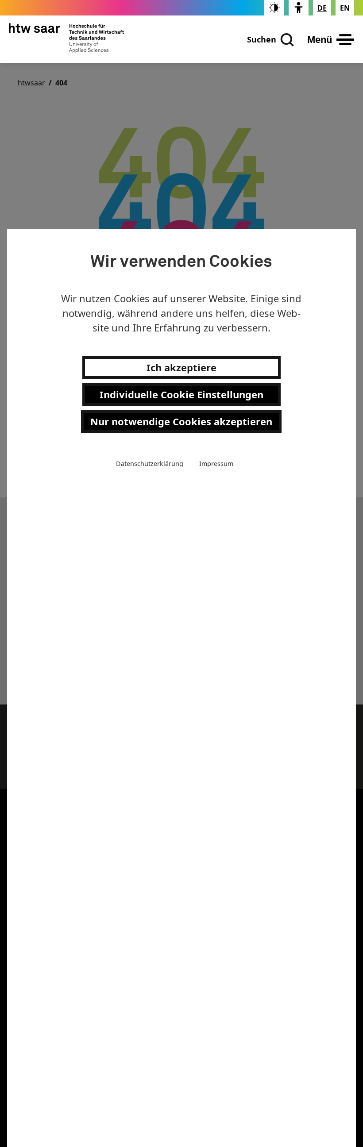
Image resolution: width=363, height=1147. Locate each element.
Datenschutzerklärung (149, 463)
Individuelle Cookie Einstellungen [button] (181, 394)
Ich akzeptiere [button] (181, 367)
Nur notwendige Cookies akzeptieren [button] (181, 421)
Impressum (216, 463)
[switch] (274, 7)
